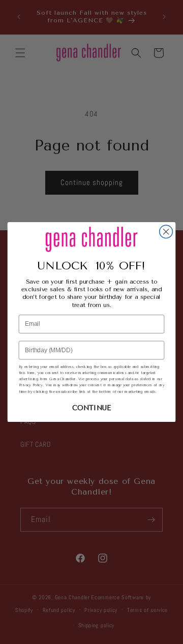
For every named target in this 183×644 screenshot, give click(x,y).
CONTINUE (91, 408)
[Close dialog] (166, 231)
